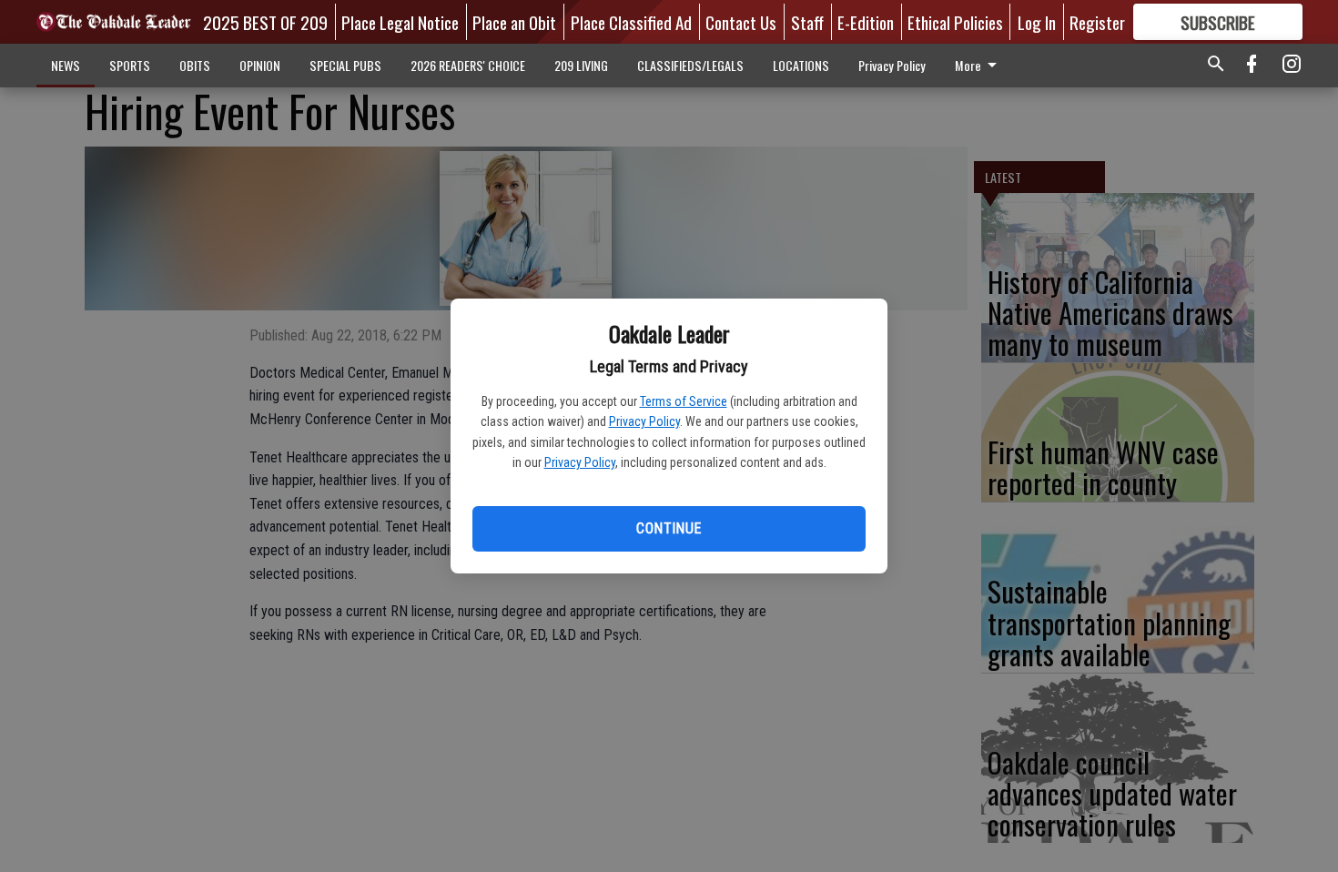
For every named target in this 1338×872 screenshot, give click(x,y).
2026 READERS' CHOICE (468, 65)
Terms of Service (683, 401)
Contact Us (740, 22)
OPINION (259, 65)
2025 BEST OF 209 (265, 22)
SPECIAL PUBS (345, 65)
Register (1097, 22)
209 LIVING (581, 65)
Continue (668, 528)
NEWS (65, 65)
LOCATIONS (801, 65)
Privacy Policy (644, 421)
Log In (1037, 22)
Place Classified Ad (631, 22)
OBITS (194, 65)
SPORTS (129, 65)
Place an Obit (514, 22)
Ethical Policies (955, 22)
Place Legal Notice (400, 22)
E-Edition (865, 22)
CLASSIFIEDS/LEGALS (690, 65)
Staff (807, 22)
